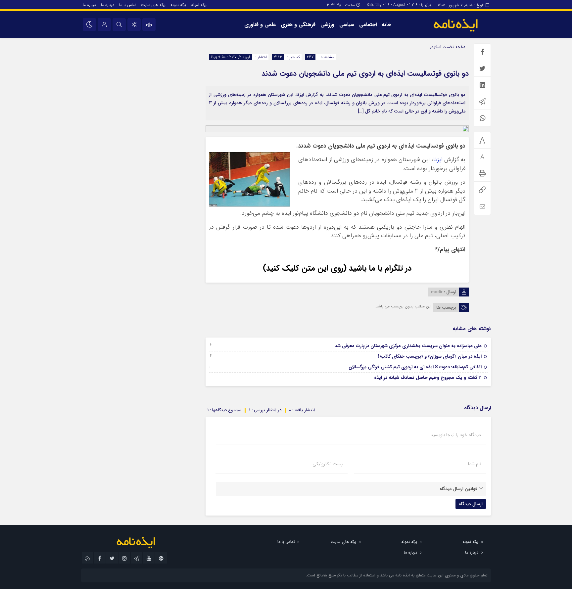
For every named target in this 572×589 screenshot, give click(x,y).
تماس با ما (127, 5)
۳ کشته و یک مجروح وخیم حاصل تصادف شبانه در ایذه (428, 377)
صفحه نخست (453, 47)
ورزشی (327, 25)
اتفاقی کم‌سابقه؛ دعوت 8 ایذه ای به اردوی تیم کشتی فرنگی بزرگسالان (415, 367)
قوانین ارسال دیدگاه (458, 488)
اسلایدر (435, 47)
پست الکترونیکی (327, 464)
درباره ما (107, 5)
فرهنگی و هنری (298, 25)
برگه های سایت (153, 5)
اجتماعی (368, 25)
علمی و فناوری (260, 25)
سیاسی (346, 25)
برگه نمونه (199, 5)
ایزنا (438, 159)
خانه (386, 25)
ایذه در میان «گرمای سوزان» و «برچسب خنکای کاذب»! (430, 356)
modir (437, 292)
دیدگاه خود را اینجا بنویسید (456, 434)
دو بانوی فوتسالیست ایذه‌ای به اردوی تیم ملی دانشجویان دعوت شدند (365, 73)
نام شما (474, 464)
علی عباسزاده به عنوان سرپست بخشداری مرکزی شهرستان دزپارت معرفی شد (408, 345)
